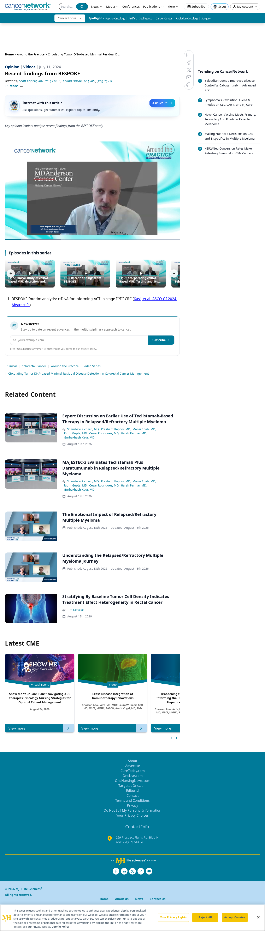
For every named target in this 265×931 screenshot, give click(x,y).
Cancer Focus (67, 18)
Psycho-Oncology (115, 18)
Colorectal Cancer (34, 366)
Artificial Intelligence (140, 18)
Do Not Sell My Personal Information (132, 810)
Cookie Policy (60, 927)
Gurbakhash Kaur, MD (79, 437)
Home (9, 54)
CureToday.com (132, 770)
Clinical (12, 366)
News (95, 6)
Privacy (132, 805)
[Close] (258, 917)
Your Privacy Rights (173, 917)
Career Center (164, 18)
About (132, 760)
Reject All (205, 917)
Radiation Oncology (187, 18)
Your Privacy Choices (132, 815)
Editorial (132, 790)
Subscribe (159, 340)
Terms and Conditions (132, 800)
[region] (132, 918)
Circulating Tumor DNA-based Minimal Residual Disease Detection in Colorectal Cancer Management (78, 373)
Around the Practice (31, 54)
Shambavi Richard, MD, (83, 429)
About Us (122, 899)
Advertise (132, 765)
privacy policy (88, 349)
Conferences (131, 6)
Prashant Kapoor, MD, (116, 429)
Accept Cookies (234, 917)
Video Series (92, 366)
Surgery (206, 18)
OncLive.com (133, 775)
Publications (151, 6)
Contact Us (157, 899)
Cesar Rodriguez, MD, (104, 433)
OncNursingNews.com (132, 780)
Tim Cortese (75, 610)
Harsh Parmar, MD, (134, 433)
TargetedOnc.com (132, 785)
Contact (132, 795)
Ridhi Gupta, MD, (76, 433)
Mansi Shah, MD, (144, 429)
